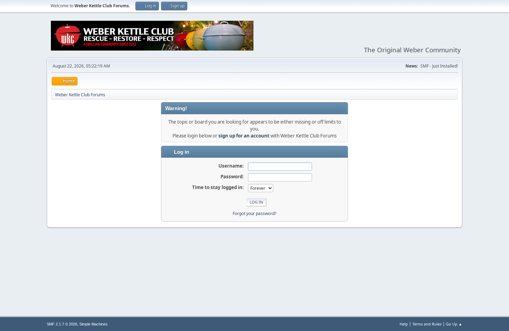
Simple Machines (93, 324)
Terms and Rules (426, 323)
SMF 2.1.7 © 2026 (62, 324)
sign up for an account (243, 136)
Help (404, 323)
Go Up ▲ (454, 323)
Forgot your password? (254, 213)
